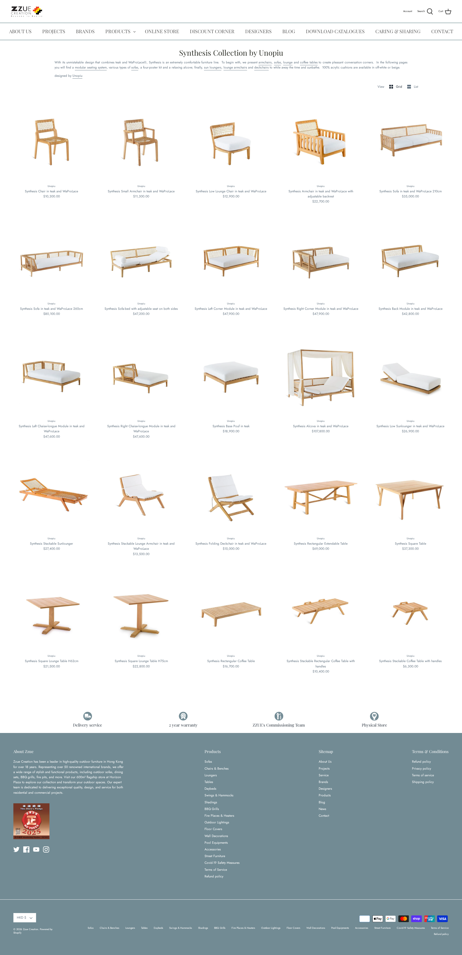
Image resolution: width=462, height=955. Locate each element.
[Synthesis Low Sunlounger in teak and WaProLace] (410, 376)
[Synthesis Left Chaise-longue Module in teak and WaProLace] (52, 376)
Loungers (211, 775)
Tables (209, 782)
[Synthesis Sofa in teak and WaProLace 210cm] (410, 141)
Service (324, 775)
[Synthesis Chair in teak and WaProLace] (52, 141)
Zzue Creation (30, 929)
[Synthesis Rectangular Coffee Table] (231, 611)
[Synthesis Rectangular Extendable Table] (321, 493)
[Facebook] (26, 849)
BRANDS (85, 31)
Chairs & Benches (217, 768)
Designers (325, 788)
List (416, 86)
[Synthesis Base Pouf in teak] (231, 376)
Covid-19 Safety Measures (222, 862)
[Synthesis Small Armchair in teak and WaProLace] (141, 141)
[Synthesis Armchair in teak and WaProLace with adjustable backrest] (321, 141)
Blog (322, 802)
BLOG (288, 31)
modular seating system (91, 67)
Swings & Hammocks (219, 795)
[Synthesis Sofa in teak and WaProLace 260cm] (52, 259)
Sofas (208, 761)
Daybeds (210, 788)
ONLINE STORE (162, 31)
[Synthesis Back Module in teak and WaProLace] (410, 259)
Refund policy (214, 876)
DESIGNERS (258, 31)
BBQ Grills (212, 809)
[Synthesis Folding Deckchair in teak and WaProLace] (231, 493)
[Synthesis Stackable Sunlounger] (52, 493)
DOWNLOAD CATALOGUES (335, 31)
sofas (277, 62)
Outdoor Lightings (217, 822)
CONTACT (442, 31)
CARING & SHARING (398, 31)
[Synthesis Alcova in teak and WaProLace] (321, 376)
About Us (325, 761)
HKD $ (21, 917)
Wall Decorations (216, 836)
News (322, 809)
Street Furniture (215, 856)
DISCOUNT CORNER (212, 31)
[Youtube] (36, 849)
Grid (399, 86)
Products (325, 795)
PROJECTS (53, 31)
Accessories (213, 849)
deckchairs (261, 67)
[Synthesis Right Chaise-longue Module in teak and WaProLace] (141, 376)
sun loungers (212, 67)
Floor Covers (213, 829)
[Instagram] (46, 849)
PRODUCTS (117, 31)
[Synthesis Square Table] (410, 493)
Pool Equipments (216, 842)
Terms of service (423, 775)
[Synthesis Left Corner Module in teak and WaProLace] (231, 259)
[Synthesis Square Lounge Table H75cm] (141, 611)
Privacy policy (421, 768)
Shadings (211, 802)
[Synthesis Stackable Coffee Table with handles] (410, 611)
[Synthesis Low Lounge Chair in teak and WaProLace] (231, 141)
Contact (324, 815)
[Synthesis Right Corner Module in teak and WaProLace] (321, 259)
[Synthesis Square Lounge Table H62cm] (52, 611)
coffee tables (309, 62)
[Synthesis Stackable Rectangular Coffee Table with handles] (321, 611)
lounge (287, 62)
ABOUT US (20, 31)
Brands (323, 782)
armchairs (265, 62)
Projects (324, 768)
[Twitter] (16, 849)
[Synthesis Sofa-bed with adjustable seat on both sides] (141, 259)
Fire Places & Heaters (219, 815)
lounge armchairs (235, 67)
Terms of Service (216, 869)
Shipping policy (423, 782)
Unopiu (77, 75)
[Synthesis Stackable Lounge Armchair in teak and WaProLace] (141, 493)
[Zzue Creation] (27, 11)
